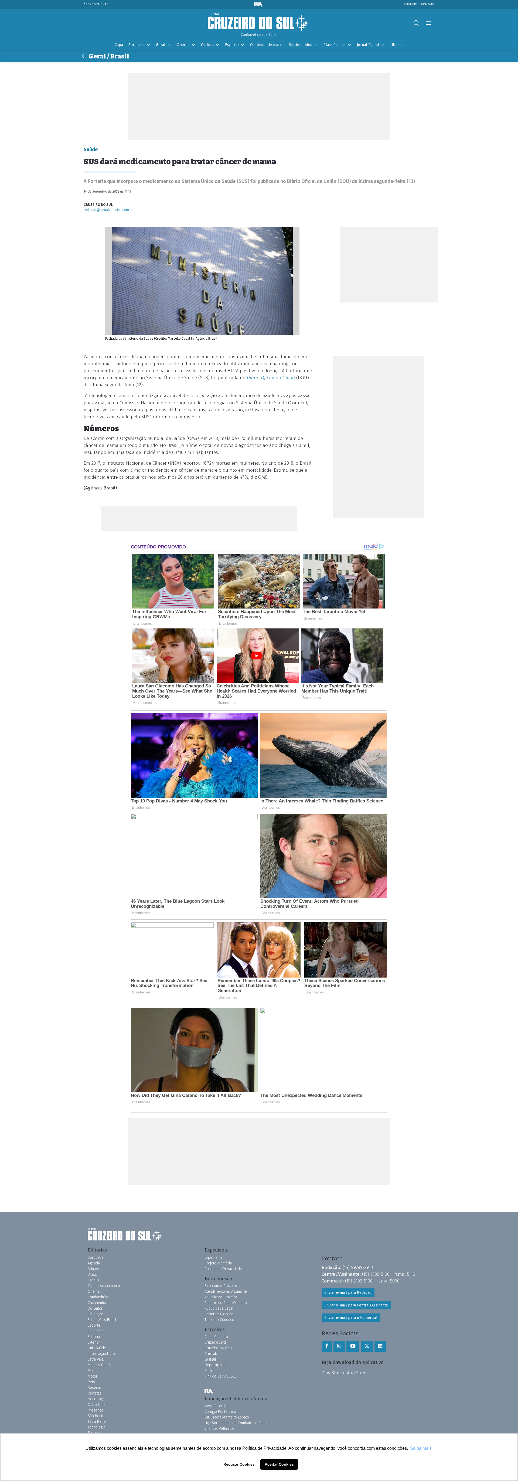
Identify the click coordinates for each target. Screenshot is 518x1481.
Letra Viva (96, 1359)
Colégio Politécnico (220, 1411)
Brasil (92, 1274)
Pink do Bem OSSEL (220, 1376)
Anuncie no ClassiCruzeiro (226, 1303)
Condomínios (98, 1297)
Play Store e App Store (344, 1372)
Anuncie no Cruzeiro (221, 1297)
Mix (90, 1370)
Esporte (232, 45)
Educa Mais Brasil (102, 1319)
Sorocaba (136, 45)
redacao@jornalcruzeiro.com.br (108, 210)
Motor (92, 1376)
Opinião (183, 45)
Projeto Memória (218, 1263)
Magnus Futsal (99, 1365)
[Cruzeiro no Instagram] (339, 1346)
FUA (209, 1391)
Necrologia (96, 1399)
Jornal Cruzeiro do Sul (259, 22)
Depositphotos (217, 1365)
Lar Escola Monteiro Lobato (227, 1417)
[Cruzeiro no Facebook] (327, 1346)
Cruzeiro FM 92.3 (218, 1348)
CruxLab (211, 1353)
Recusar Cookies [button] (239, 1464)
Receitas (95, 1387)
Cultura (207, 45)
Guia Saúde (97, 1348)
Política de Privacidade (223, 1269)
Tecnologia (96, 1427)
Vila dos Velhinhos (220, 1428)
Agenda (94, 1263)
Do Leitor (95, 1308)
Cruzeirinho (97, 1303)
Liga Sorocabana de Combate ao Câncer (237, 1423)
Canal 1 (93, 1280)
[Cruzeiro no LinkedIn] (380, 1346)
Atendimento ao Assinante (226, 1291)
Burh (208, 1370)
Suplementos (300, 45)
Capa (119, 45)
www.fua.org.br (217, 1406)
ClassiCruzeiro (216, 1336)
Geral (160, 45)
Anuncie (410, 4)
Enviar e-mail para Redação (348, 1292)
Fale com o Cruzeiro (221, 1286)
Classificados (334, 45)
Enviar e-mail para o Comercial (350, 1317)
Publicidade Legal (219, 1308)
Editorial (94, 1336)
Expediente (214, 1257)
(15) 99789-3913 (358, 1267)
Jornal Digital (368, 45)
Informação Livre (101, 1353)
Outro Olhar (97, 1404)
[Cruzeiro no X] (367, 1346)
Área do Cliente (96, 4)
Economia (95, 1331)
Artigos (93, 1269)
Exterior (94, 1342)
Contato (427, 4)
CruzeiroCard (215, 1342)
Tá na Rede (97, 1421)
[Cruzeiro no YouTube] (352, 1346)
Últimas (396, 45)
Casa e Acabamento (104, 1286)
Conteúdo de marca (267, 45)
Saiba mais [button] (421, 1448)
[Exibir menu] (428, 23)
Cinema (94, 1291)
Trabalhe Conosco (219, 1319)
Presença (95, 1410)
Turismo (94, 1433)
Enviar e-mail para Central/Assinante (356, 1305)
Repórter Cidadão (219, 1314)
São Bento (96, 1416)
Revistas (94, 1393)
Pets (91, 1382)
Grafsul (210, 1359)
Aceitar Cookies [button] (279, 1464)
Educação (95, 1314)
